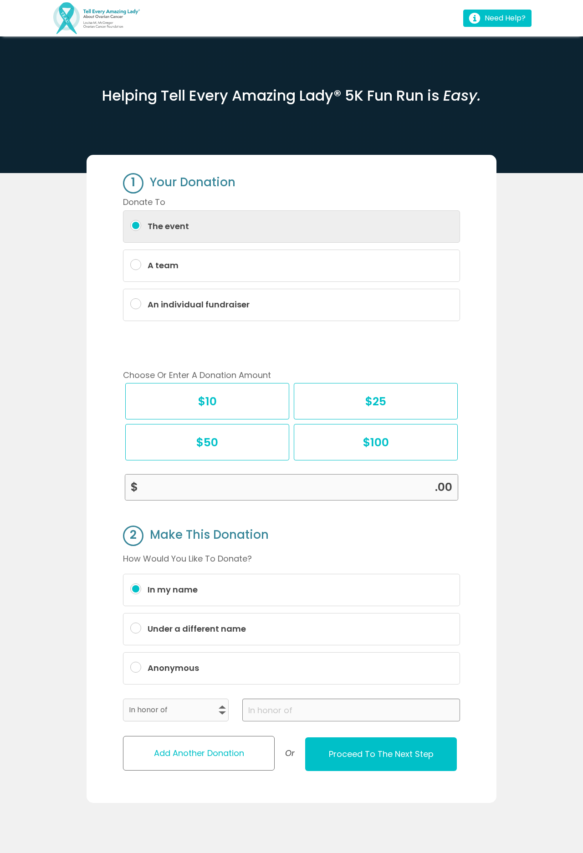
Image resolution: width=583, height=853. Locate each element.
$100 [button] (377, 442)
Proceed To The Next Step (381, 754)
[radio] (291, 226)
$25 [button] (376, 401)
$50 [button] (208, 442)
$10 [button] (208, 401)
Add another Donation (199, 753)
